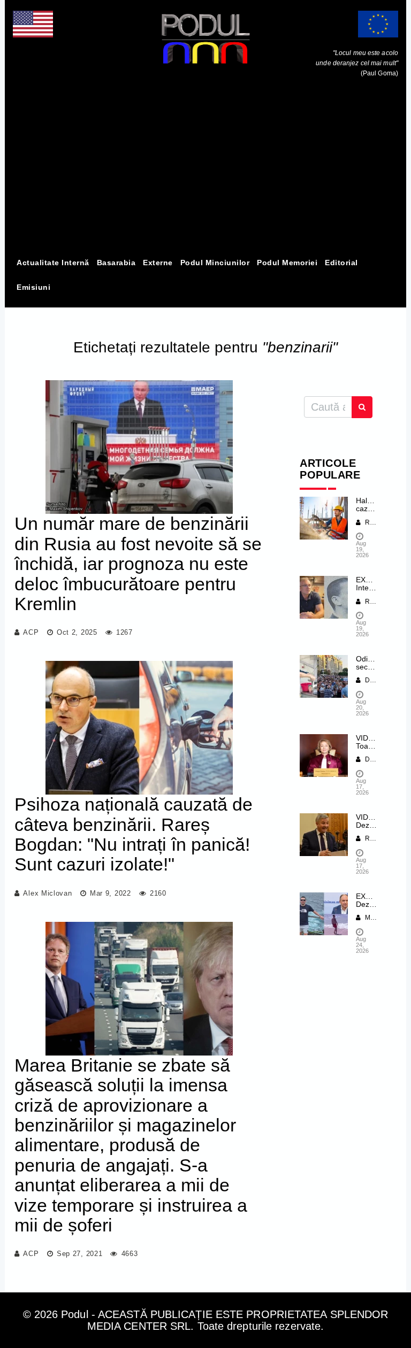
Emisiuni (33, 287)
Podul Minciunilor (215, 262)
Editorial (341, 262)
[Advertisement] (205, 170)
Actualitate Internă (53, 262)
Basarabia (116, 262)
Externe (158, 262)
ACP (31, 632)
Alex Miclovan (47, 893)
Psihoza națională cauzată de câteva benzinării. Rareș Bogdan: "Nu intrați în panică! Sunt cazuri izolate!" (133, 834)
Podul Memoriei (287, 262)
